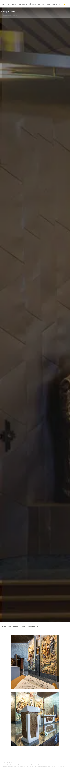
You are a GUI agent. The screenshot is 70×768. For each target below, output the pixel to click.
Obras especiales (6, 4)
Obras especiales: (9, 15)
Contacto (54, 4)
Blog (48, 4)
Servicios (14, 4)
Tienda (43, 4)
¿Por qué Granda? (23, 4)
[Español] (65, 4)
